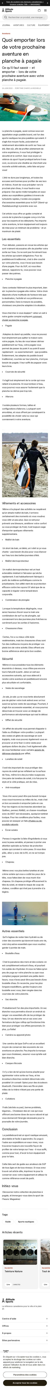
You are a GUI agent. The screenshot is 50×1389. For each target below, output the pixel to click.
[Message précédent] (2, 3)
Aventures (18, 25)
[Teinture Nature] (20, 1263)
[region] (25, 1370)
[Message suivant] (47, 3)
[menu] (45, 10)
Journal (6, 25)
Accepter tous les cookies (25, 1383)
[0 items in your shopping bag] (39, 10)
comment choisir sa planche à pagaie (22, 318)
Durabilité (9, 1268)
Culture (31, 25)
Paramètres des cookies (25, 1375)
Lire (8, 1284)
